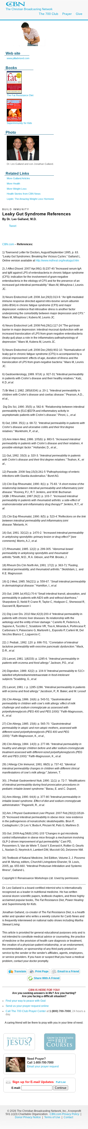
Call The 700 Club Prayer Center (26, 1011)
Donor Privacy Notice (28, 1117)
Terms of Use (52, 1117)
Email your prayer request (43, 1066)
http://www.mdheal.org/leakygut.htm (57, 260)
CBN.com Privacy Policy (64, 1114)
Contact (68, 1117)
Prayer (67, 14)
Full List (61, 1082)
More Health (13, 183)
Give (79, 14)
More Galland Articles (18, 178)
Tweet (12, 226)
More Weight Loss (17, 188)
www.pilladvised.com (18, 58)
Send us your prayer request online (27, 1006)
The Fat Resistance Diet (20, 95)
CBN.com (8, 244)
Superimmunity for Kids (19, 123)
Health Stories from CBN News (24, 193)
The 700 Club (48, 14)
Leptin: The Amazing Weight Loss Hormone (30, 199)
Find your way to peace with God (26, 1000)
